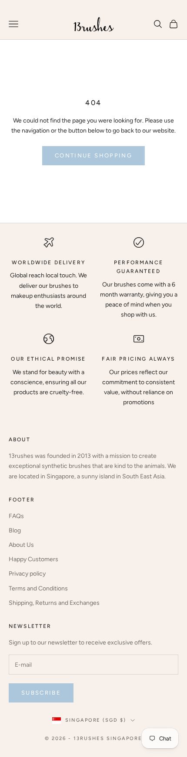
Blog (15, 530)
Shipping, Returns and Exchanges (54, 603)
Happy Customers (33, 559)
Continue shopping (93, 155)
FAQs (16, 516)
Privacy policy (27, 573)
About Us (21, 545)
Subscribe (41, 692)
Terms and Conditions (38, 588)
